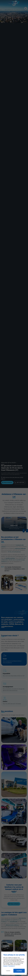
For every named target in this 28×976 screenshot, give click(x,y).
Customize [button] (8, 970)
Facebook (11, 966)
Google (5, 966)
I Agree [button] (19, 971)
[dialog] (14, 963)
